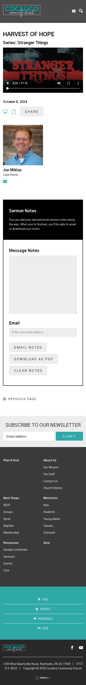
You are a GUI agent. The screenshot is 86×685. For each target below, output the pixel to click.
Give (46, 543)
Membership (11, 532)
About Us (49, 460)
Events (7, 563)
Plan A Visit (11, 460)
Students (49, 512)
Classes (48, 526)
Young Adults (51, 519)
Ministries (50, 498)
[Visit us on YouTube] (81, 648)
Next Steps (11, 498)
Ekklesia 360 (43, 678)
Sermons (9, 556)
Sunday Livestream (15, 549)
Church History (52, 488)
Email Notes (28, 347)
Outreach (49, 532)
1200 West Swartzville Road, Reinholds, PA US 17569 (36, 664)
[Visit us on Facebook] (72, 648)
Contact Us (50, 481)
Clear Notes (28, 370)
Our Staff (49, 474)
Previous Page (22, 399)
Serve (7, 519)
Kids (46, 505)
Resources (11, 543)
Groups (8, 512)
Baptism (8, 526)
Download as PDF (33, 359)
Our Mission (50, 467)
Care (6, 570)
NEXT (6, 505)
